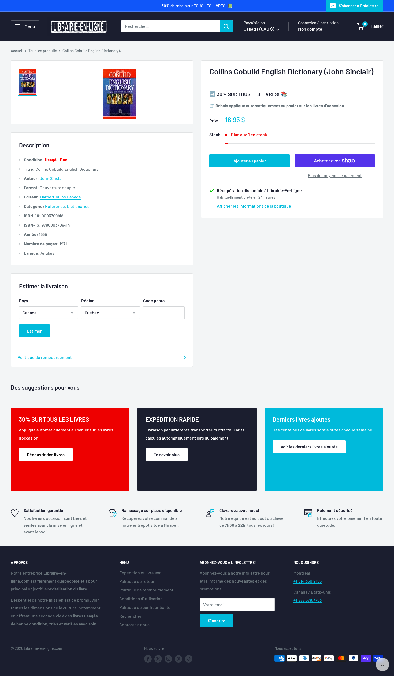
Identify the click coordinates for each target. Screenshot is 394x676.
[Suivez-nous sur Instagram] (168, 659)
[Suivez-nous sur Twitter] (158, 659)
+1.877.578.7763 (307, 599)
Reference (55, 206)
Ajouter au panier (249, 160)
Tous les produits (42, 50)
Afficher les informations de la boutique (254, 205)
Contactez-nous (134, 624)
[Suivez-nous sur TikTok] (188, 659)
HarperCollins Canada (60, 196)
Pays (23, 300)
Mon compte (310, 29)
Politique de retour (137, 581)
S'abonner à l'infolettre (358, 5)
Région (88, 300)
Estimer (34, 330)
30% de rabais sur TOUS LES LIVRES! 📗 (197, 5)
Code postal (154, 300)
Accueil (17, 50)
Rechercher (130, 615)
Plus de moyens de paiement (335, 175)
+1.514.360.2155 (307, 580)
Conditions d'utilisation (141, 598)
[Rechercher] (226, 26)
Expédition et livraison (140, 572)
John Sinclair (52, 178)
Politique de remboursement (45, 357)
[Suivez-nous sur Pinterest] (178, 659)
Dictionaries (78, 206)
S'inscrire (216, 620)
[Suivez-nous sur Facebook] (148, 659)
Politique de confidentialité (144, 607)
